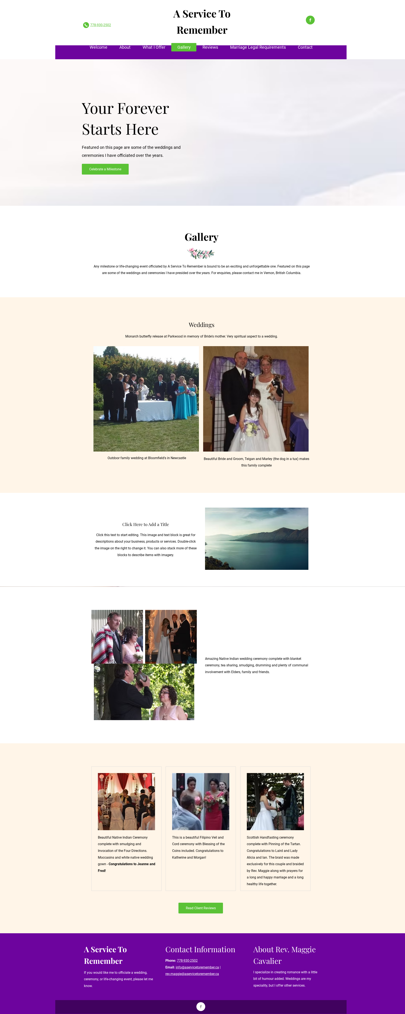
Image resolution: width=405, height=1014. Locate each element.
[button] (117, 637)
